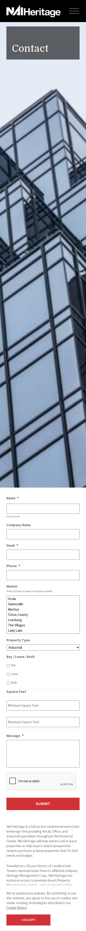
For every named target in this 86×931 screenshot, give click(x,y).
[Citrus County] (44, 614)
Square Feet (16, 691)
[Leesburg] (44, 620)
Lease (14, 674)
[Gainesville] (44, 604)
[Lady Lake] (44, 630)
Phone (13, 566)
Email (12, 545)
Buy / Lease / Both (20, 656)
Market (12, 586)
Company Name (18, 525)
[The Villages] (44, 625)
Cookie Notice (16, 907)
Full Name (13, 516)
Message (15, 736)
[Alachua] (44, 609)
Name (12, 498)
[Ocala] (44, 598)
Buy (13, 665)
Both (14, 683)
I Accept (29, 920)
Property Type (18, 640)
